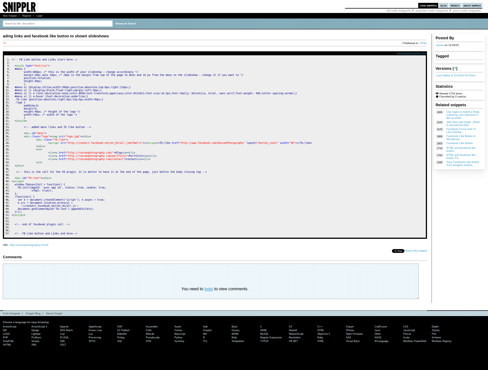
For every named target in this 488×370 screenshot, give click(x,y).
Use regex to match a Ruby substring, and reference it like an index (462, 114)
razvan (440, 45)
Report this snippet (415, 250)
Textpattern (238, 341)
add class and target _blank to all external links (463, 123)
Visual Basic (353, 341)
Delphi (435, 326)
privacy (455, 5)
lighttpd (35, 333)
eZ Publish (123, 330)
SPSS (92, 341)
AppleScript (95, 326)
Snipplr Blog (33, 313)
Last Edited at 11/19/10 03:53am (456, 75)
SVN (148, 341)
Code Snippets (11, 313)
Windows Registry (442, 341)
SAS (348, 337)
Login (40, 15)
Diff (5, 330)
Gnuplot (207, 330)
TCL (205, 341)
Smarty (35, 341)
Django (35, 330)
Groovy (236, 330)
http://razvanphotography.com (28, 244)
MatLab (150, 333)
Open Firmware (354, 333)
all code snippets (398, 10)
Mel (205, 333)
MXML (235, 333)
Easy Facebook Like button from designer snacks (462, 163)
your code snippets (467, 10)
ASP (119, 326)
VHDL (320, 341)
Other (378, 333)
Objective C (323, 333)
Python (178, 337)
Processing (95, 337)
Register (26, 15)
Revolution (294, 337)
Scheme (436, 337)
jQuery (436, 330)
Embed (410, 53)
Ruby (320, 337)
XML (34, 344)
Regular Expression (271, 337)
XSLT (63, 344)
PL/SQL (64, 337)
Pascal (407, 333)
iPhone (350, 330)
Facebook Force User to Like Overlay (461, 130)
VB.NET (293, 341)
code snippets (428, 5)
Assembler (152, 326)
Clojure (350, 326)
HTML (423, 43)
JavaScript (409, 330)
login (208, 288)
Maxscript (179, 333)
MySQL (264, 333)
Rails (234, 337)
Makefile (122, 333)
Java (377, 330)
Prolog (120, 337)
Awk (205, 326)
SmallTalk (8, 341)
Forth (149, 330)
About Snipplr (54, 313)
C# (290, 326)
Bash (234, 326)
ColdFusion (381, 326)
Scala (406, 337)
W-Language (381, 341)
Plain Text (421, 53)
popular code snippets (432, 10)
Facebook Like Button (459, 143)
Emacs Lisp (95, 330)
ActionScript (9, 326)
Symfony (179, 341)
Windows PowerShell (414, 341)
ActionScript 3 (39, 326)
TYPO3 (264, 341)
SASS (378, 337)
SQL (119, 341)
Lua (91, 333)
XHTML (7, 344)
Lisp (62, 333)
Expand (401, 53)
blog (444, 5)
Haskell (293, 330)
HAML (263, 330)
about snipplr (472, 5)
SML (62, 341)
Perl (434, 333)
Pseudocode (153, 337)
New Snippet (10, 15)
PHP (5, 337)
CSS (405, 326)
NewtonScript (296, 333)
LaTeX (6, 333)
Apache (64, 326)
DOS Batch (66, 330)
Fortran (178, 330)
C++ (319, 326)
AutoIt (177, 326)
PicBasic (36, 337)
